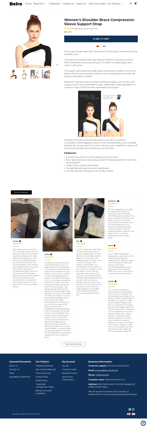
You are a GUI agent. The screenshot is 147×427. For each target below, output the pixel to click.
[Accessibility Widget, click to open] (143, 423)
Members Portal (69, 373)
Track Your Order (97, 3)
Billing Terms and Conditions (44, 392)
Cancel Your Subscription (68, 378)
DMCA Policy (41, 380)
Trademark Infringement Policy (45, 385)
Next (57, 41)
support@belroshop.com (106, 370)
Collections (54, 3)
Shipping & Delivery (45, 366)
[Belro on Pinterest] (130, 409)
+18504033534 (102, 375)
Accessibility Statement (19, 377)
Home (28, 3)
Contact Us (68, 3)
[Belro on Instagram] (133, 409)
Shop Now (40, 3)
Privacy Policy (42, 377)
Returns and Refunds (46, 369)
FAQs (11, 373)
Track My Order (69, 369)
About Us (81, 3)
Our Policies (114, 3)
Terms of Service (43, 373)
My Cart (65, 366)
